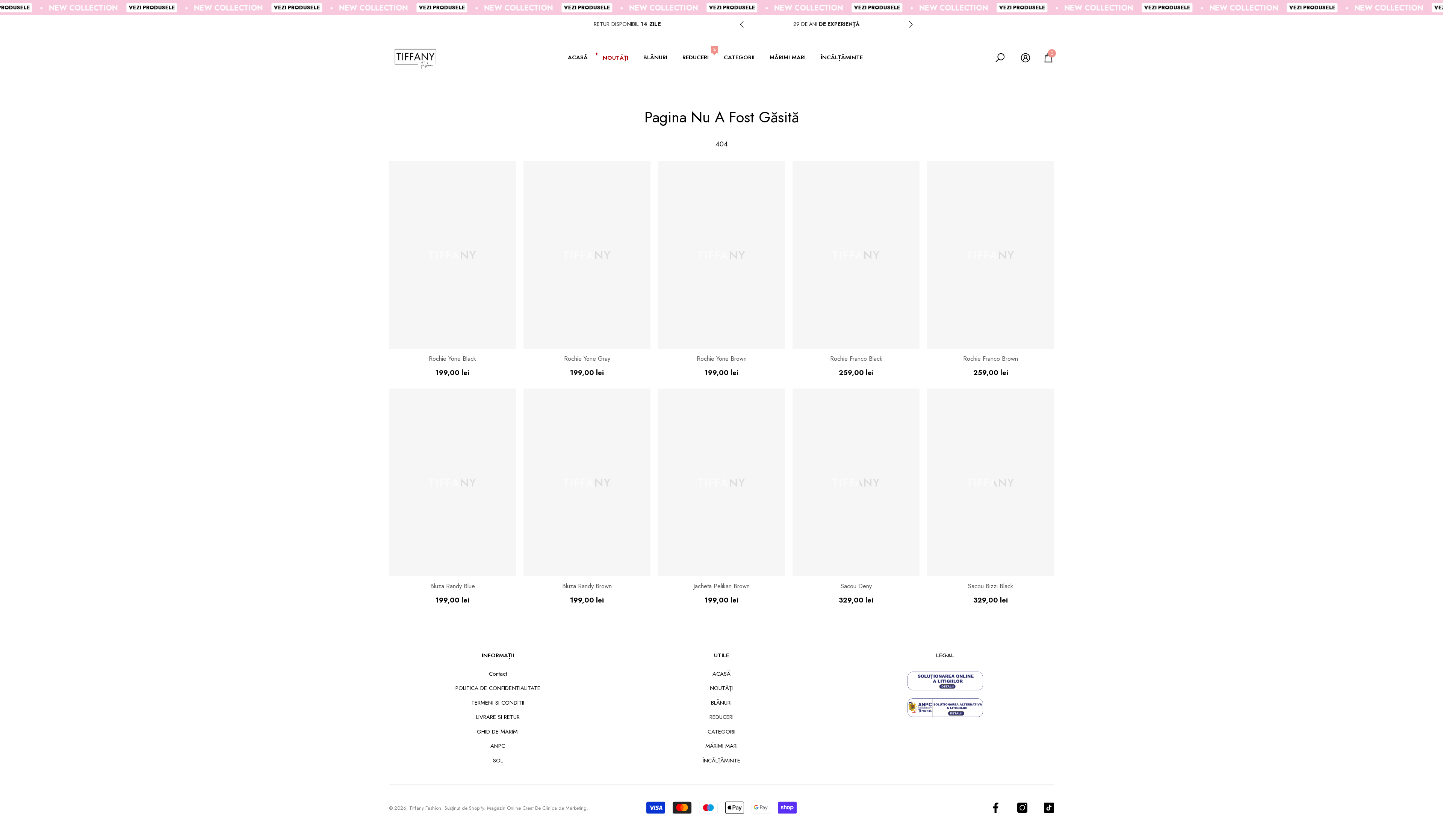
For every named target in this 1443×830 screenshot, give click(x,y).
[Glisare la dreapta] (911, 24)
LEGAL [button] (945, 655)
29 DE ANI (826, 24)
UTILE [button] (721, 655)
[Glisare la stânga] (742, 24)
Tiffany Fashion (425, 808)
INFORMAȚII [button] (498, 655)
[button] (581, 58)
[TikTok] (1049, 807)
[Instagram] (1022, 807)
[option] (826, 24)
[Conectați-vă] (1025, 57)
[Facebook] (995, 807)
